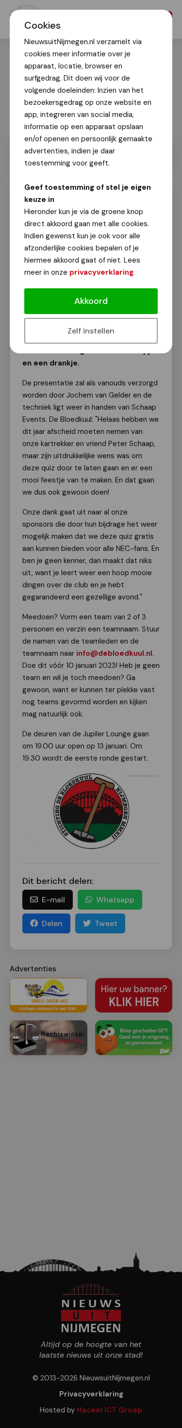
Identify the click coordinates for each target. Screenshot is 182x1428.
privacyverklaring (101, 272)
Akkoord (91, 301)
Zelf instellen (91, 331)
